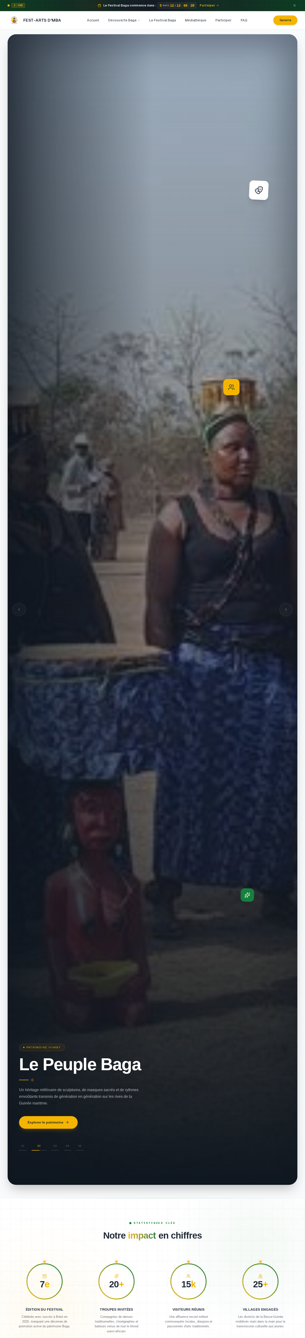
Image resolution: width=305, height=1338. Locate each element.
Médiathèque (195, 20)
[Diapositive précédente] (19, 609)
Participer (223, 20)
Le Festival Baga (162, 20)
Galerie (285, 20)
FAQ (244, 20)
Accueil (93, 20)
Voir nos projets (40, 1132)
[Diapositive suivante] (286, 609)
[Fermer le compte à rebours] (294, 5)
